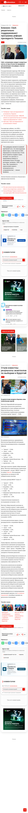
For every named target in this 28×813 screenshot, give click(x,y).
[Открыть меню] (2, 2)
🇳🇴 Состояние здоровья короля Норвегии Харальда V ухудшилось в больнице (14, 321)
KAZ (26, 2)
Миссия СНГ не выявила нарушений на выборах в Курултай (19, 616)
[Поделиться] (25, 810)
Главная (3, 10)
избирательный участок (10, 654)
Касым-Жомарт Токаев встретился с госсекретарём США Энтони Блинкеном (14, 192)
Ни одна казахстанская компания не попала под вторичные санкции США (14, 188)
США (21, 229)
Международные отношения (11, 226)
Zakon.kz (9, 472)
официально (15, 25)
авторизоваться (13, 256)
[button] (22, 6)
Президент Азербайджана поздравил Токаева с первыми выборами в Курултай (7, 617)
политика (14, 229)
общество (6, 229)
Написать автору (22, 42)
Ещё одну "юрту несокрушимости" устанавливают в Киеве (13, 122)
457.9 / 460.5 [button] (7, 6)
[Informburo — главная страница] (10, 2)
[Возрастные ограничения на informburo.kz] (19, 2)
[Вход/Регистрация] (22, 2)
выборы (21, 654)
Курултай (6, 657)
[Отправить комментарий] (23, 260)
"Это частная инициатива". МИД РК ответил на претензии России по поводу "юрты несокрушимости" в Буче (15, 117)
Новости (9, 10)
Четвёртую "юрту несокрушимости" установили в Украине (13, 113)
